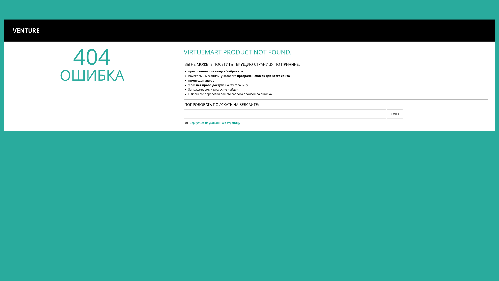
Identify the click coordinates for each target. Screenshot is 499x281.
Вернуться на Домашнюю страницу (215, 123)
